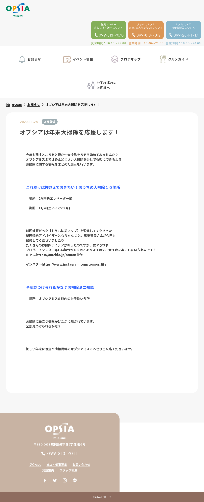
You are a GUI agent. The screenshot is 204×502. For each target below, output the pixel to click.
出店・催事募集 (56, 464)
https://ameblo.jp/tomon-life (59, 254)
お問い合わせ (81, 464)
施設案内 (48, 470)
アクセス (35, 464)
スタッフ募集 (68, 470)
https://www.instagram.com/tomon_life (74, 264)
